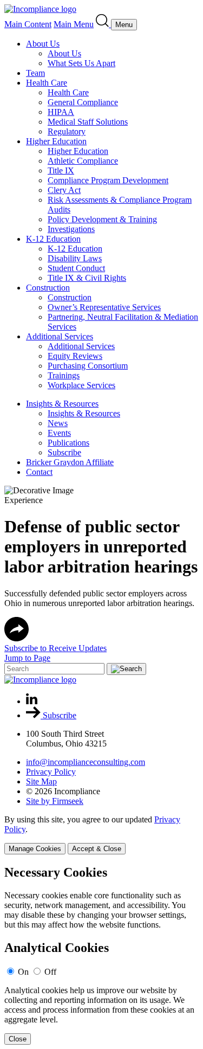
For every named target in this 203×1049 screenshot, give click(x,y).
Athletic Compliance (83, 160)
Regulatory (67, 131)
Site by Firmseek (54, 801)
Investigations (71, 229)
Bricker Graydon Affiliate (70, 462)
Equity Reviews (75, 356)
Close (18, 1039)
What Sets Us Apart (81, 63)
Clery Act (64, 190)
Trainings (64, 375)
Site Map (41, 781)
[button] (16, 638)
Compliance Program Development (108, 180)
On (23, 971)
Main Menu (74, 24)
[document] (101, 955)
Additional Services (59, 336)
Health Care (46, 82)
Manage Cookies (35, 849)
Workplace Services (81, 385)
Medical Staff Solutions (88, 121)
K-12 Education (53, 238)
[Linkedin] (31, 701)
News (58, 423)
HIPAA (61, 112)
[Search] (103, 24)
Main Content (27, 24)
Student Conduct (76, 268)
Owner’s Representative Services (104, 307)
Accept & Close (96, 849)
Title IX (61, 170)
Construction (48, 287)
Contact (39, 472)
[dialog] (101, 834)
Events (59, 432)
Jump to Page (27, 657)
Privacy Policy (51, 771)
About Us (43, 43)
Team (35, 73)
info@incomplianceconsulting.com (85, 762)
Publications (68, 442)
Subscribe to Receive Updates (55, 648)
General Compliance (83, 102)
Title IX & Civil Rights (87, 277)
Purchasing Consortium (88, 365)
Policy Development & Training (102, 219)
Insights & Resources (62, 403)
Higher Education (56, 141)
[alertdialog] (101, 955)
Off (50, 971)
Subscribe (64, 452)
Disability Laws (75, 258)
